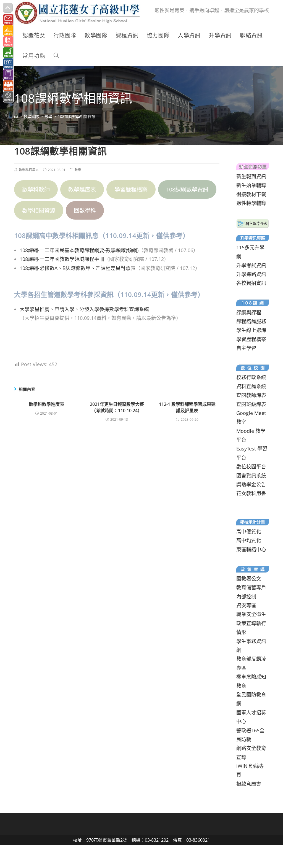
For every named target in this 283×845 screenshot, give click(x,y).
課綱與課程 (248, 312)
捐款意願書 (248, 784)
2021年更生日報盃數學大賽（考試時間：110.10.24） (117, 407)
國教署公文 (248, 578)
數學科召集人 (29, 170)
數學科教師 (36, 189)
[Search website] (56, 56)
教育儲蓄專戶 (251, 587)
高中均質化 (248, 540)
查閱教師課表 (251, 395)
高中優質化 (248, 531)
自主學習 (246, 348)
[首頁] (16, 116)
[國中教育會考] (252, 223)
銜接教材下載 (251, 194)
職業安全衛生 (251, 614)
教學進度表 (82, 189)
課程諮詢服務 (251, 321)
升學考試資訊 (251, 265)
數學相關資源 (38, 210)
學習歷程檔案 (131, 189)
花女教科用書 (251, 493)
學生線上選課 (251, 330)
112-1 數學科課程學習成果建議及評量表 (187, 407)
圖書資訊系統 (251, 475)
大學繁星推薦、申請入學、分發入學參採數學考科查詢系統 (84, 309)
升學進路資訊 (251, 274)
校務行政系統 (251, 377)
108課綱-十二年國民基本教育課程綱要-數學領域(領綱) (79, 250)
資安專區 (246, 605)
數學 (78, 170)
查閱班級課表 (251, 404)
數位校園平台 (251, 466)
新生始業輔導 (251, 185)
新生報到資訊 (251, 176)
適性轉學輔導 (251, 203)
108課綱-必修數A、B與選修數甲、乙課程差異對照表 (77, 268)
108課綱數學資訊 (187, 189)
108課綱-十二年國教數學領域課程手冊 (62, 259)
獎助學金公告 (251, 484)
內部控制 (246, 596)
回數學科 (85, 210)
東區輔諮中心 (251, 549)
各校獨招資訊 (251, 283)
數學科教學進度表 (46, 404)
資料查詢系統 (251, 386)
